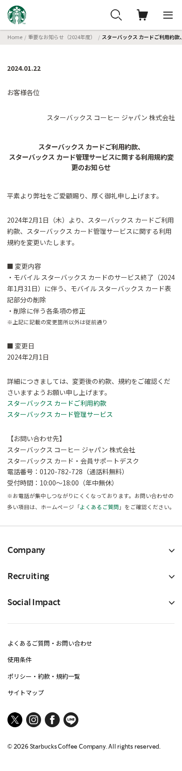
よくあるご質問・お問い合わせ (49, 643)
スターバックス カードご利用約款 (56, 403)
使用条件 (19, 659)
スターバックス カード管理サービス (60, 414)
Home (14, 37)
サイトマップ (25, 692)
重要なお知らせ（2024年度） (62, 37)
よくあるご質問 (99, 507)
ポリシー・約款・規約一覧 (43, 676)
